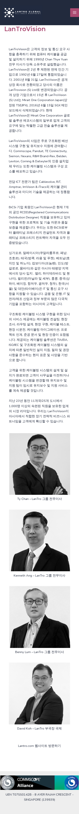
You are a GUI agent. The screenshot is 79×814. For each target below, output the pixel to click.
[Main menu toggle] (74, 12)
